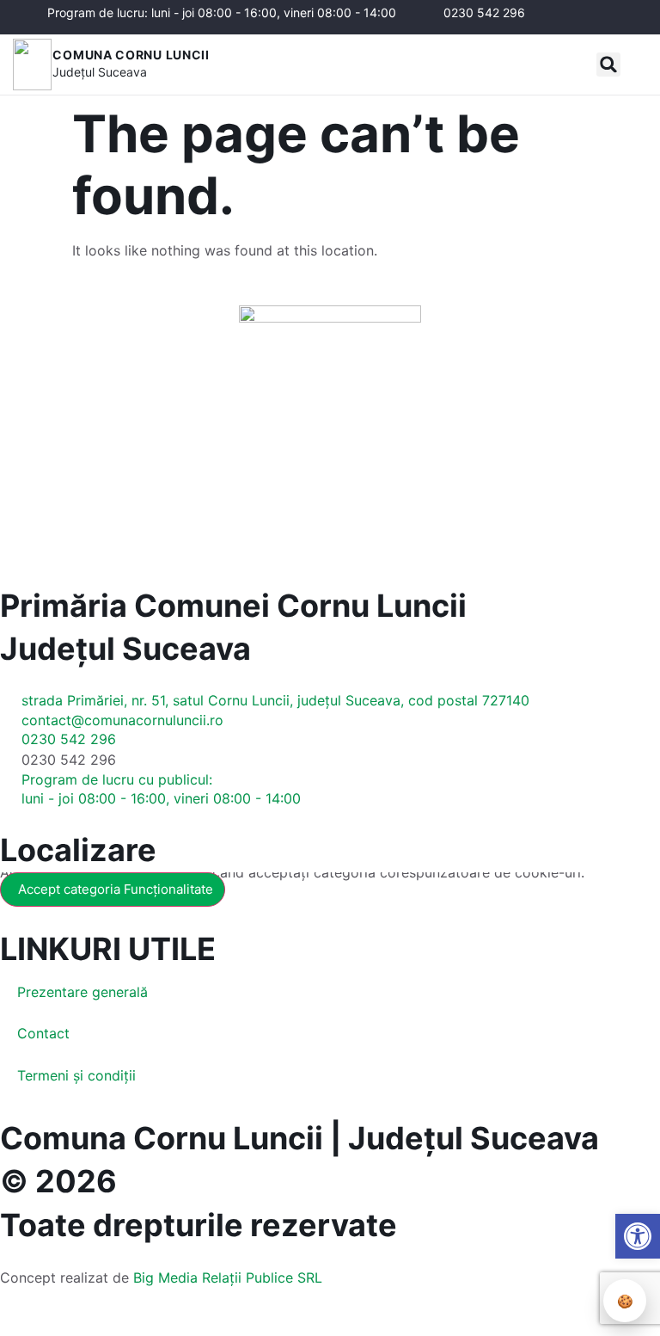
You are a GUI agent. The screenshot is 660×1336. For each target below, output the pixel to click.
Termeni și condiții (76, 1075)
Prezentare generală (82, 991)
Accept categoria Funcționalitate (115, 889)
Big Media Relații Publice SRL (227, 1277)
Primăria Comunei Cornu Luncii (233, 606)
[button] (608, 64)
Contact (43, 1033)
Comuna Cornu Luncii (130, 54)
